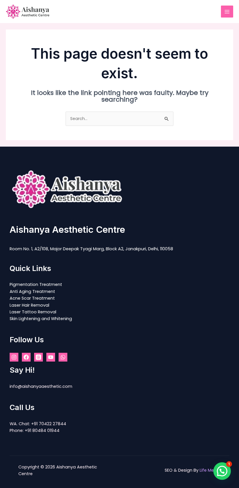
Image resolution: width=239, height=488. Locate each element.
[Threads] (38, 357)
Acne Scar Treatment (32, 298)
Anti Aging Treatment (32, 291)
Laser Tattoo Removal (33, 312)
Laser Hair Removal (29, 305)
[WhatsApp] (63, 357)
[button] (222, 471)
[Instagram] (14, 357)
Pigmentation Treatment (36, 284)
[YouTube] (50, 357)
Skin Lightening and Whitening (41, 319)
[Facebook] (26, 357)
